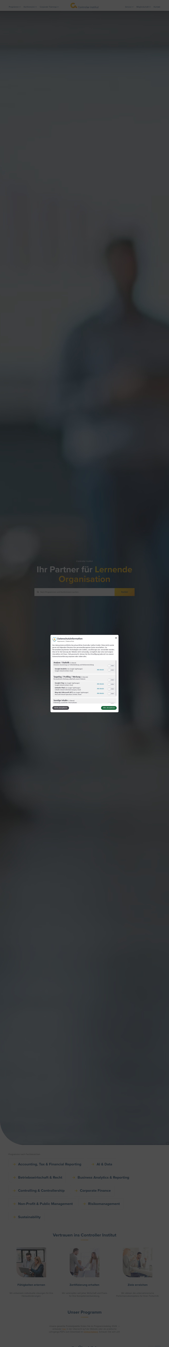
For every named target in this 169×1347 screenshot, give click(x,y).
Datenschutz (70, 641)
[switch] (111, 665)
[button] (109, 666)
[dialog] (84, 673)
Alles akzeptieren (109, 708)
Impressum (60, 641)
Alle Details (100, 670)
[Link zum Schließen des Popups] (116, 638)
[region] (84, 681)
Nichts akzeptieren (60, 708)
